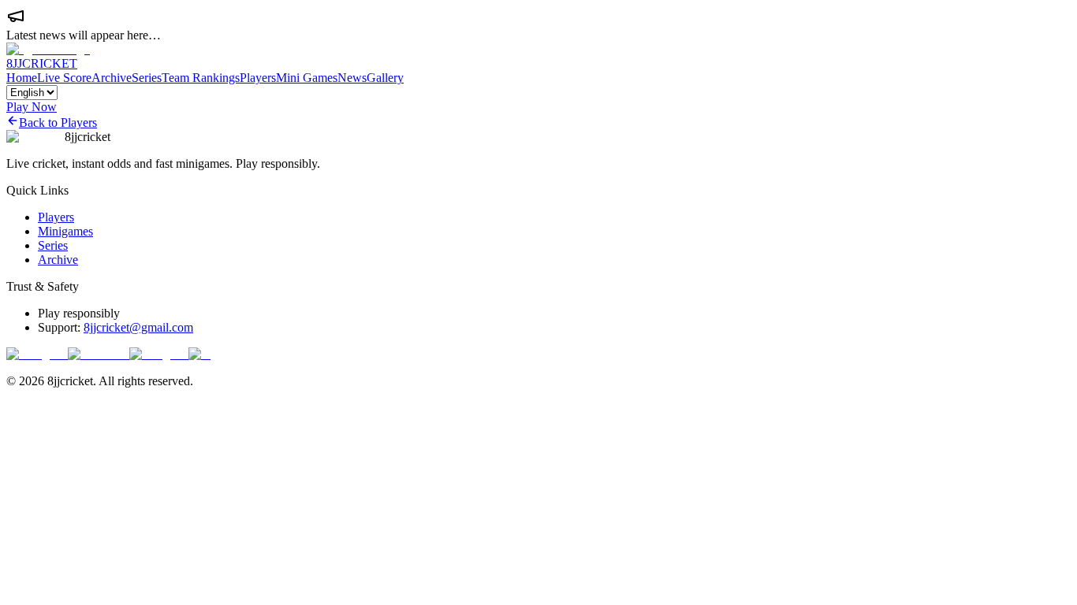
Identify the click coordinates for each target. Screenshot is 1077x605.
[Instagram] (37, 354)
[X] (199, 354)
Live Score (64, 77)
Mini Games (306, 77)
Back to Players (58, 122)
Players (258, 77)
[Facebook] (98, 354)
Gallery (385, 77)
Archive (111, 77)
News (352, 77)
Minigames (65, 231)
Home (21, 77)
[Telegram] (158, 354)
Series (147, 77)
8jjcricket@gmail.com (138, 327)
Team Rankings (201, 77)
